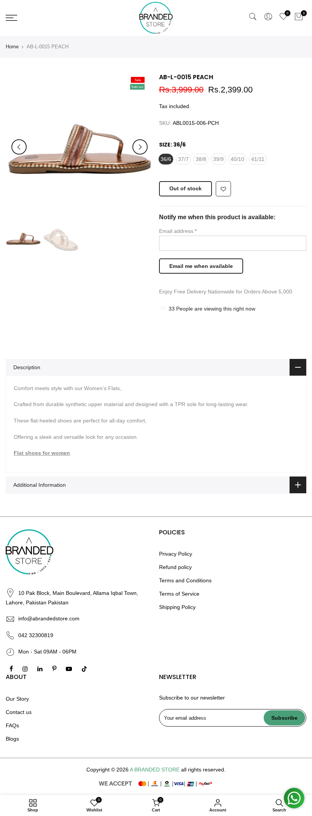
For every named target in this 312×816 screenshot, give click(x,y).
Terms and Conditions (185, 580)
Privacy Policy (175, 554)
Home (12, 46)
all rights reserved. (203, 770)
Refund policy (175, 567)
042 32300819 (35, 635)
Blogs (12, 739)
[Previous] (19, 147)
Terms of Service (179, 594)
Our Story (17, 699)
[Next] (140, 147)
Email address (178, 231)
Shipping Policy (177, 607)
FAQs (12, 725)
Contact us (19, 712)
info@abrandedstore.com (49, 618)
